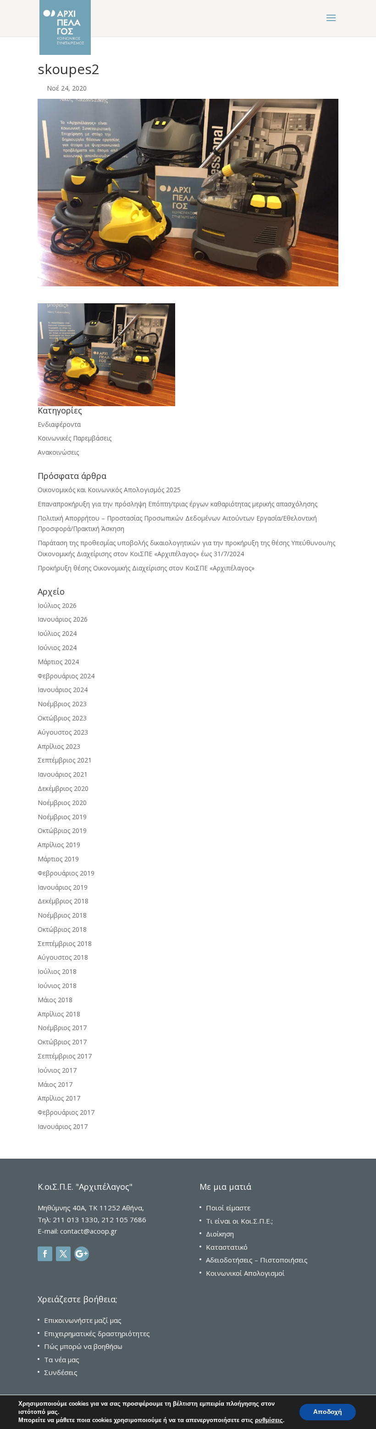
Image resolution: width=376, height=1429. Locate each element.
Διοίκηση (220, 1233)
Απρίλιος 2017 (59, 1098)
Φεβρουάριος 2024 (66, 676)
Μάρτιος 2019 (58, 858)
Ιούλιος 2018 (57, 971)
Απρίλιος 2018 (59, 1014)
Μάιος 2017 (55, 1084)
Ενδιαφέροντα (59, 424)
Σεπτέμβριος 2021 (65, 760)
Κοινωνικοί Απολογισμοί (245, 1273)
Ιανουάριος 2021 (63, 774)
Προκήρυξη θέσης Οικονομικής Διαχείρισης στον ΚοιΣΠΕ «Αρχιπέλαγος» (146, 568)
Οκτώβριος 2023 (62, 718)
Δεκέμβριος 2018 (63, 901)
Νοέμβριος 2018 (62, 915)
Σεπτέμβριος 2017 (65, 1056)
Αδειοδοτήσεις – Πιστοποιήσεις (257, 1259)
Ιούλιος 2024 (57, 633)
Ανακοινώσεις (58, 452)
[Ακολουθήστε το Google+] (81, 1253)
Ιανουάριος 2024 (63, 689)
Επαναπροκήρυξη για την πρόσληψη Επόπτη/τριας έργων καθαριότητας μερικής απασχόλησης (177, 504)
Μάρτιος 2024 (58, 661)
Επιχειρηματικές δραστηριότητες (97, 1333)
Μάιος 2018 (55, 999)
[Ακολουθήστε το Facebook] (45, 1253)
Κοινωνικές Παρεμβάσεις (74, 438)
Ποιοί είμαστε (228, 1207)
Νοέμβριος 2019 (62, 816)
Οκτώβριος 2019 (62, 830)
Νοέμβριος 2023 (62, 703)
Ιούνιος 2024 (57, 647)
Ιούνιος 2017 (57, 1070)
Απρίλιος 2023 (59, 746)
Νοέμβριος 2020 (62, 802)
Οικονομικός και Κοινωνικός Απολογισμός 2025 (109, 489)
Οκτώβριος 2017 (62, 1041)
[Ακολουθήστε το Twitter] (63, 1253)
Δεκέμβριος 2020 (63, 788)
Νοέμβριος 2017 (62, 1027)
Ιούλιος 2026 (57, 605)
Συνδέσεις (60, 1372)
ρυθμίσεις (269, 1420)
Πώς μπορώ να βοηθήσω (83, 1346)
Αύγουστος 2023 (63, 732)
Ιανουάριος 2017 (63, 1126)
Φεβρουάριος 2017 (66, 1112)
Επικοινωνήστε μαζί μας (83, 1320)
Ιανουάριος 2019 (63, 887)
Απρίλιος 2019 (59, 844)
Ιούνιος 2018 (57, 985)
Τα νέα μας (61, 1359)
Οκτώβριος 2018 (62, 929)
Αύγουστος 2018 (63, 957)
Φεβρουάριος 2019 (66, 873)
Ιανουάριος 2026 (63, 619)
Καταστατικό (227, 1247)
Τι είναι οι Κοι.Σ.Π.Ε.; (239, 1220)
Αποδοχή (327, 1412)
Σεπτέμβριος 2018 (65, 943)
